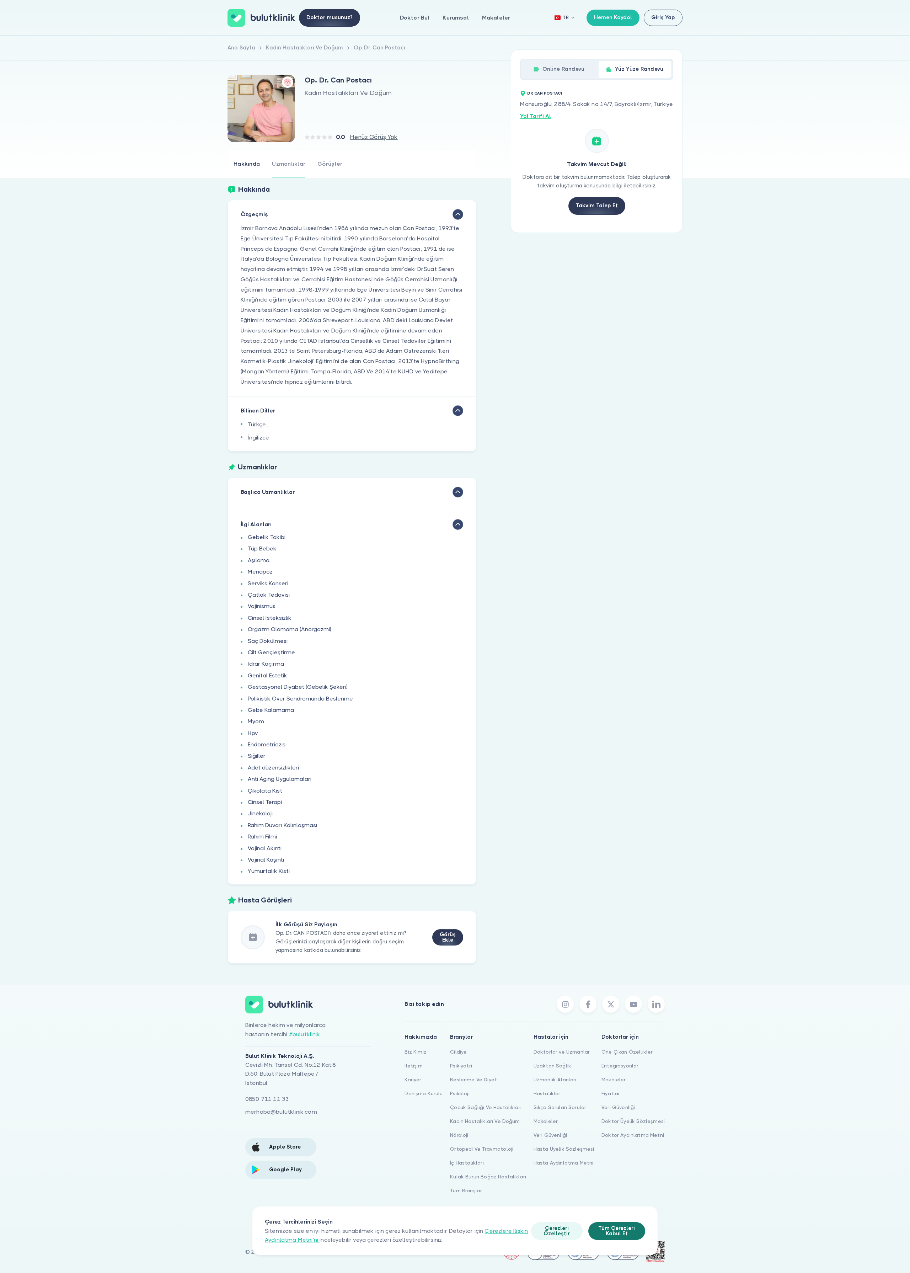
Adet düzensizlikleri (273, 767)
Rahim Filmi (262, 836)
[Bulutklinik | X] (610, 1004)
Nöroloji (459, 1135)
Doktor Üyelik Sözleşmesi (633, 1121)
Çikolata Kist (265, 790)
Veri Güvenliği (550, 1135)
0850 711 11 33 (267, 1099)
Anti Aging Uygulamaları (280, 779)
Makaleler (496, 17)
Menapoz (260, 571)
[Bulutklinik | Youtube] (633, 1004)
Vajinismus (261, 606)
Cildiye (458, 1052)
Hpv (253, 733)
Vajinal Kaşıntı (266, 859)
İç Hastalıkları (466, 1163)
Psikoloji (459, 1093)
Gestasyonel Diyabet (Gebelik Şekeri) (298, 686)
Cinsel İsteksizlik (269, 617)
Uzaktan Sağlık (552, 1066)
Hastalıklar (547, 1093)
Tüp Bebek (262, 548)
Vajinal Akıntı (265, 848)
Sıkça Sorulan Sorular (560, 1107)
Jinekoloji (260, 813)
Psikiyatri (461, 1066)
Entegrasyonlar (619, 1066)
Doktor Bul (415, 17)
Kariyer (413, 1079)
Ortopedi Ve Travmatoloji (481, 1149)
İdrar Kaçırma (266, 663)
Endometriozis (266, 744)
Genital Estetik (267, 675)
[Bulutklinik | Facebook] (587, 1004)
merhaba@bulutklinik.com (281, 1111)
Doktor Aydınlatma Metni (632, 1135)
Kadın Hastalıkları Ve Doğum (485, 1121)
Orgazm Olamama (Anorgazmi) (289, 629)
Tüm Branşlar (466, 1190)
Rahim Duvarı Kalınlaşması (282, 825)
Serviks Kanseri (268, 583)
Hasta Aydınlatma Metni (564, 1163)
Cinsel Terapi (265, 802)
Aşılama (258, 560)
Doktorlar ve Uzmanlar (562, 1052)
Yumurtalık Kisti (269, 871)
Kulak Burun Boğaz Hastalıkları (488, 1176)
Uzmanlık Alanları (555, 1079)
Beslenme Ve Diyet (473, 1079)
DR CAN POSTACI (544, 93)
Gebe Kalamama (271, 710)
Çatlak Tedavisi (269, 594)
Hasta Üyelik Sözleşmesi (564, 1149)
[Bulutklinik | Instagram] (565, 1004)
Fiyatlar (610, 1093)
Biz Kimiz (415, 1052)
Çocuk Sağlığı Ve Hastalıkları (485, 1107)
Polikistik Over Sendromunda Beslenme (300, 698)
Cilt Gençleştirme (271, 652)
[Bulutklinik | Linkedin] (656, 1004)
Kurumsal (456, 17)
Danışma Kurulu (424, 1093)
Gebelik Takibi (266, 537)
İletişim (413, 1066)
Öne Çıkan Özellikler (627, 1052)
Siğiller (257, 755)
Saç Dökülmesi (268, 641)
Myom (256, 721)
